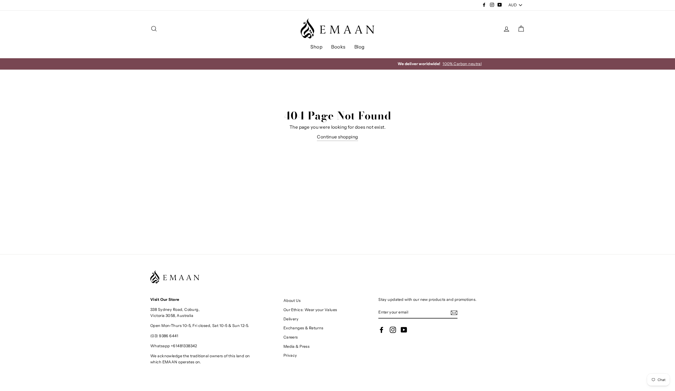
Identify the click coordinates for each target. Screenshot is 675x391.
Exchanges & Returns (303, 328)
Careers (290, 337)
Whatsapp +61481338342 (173, 346)
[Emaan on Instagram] (393, 329)
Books (338, 47)
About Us (292, 300)
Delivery (290, 319)
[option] (337, 64)
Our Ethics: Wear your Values (310, 309)
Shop (316, 47)
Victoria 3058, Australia (171, 315)
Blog (359, 47)
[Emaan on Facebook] (381, 329)
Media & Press (296, 346)
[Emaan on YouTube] (404, 329)
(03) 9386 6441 (164, 336)
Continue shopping (337, 136)
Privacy (290, 355)
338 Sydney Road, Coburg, (175, 309)
